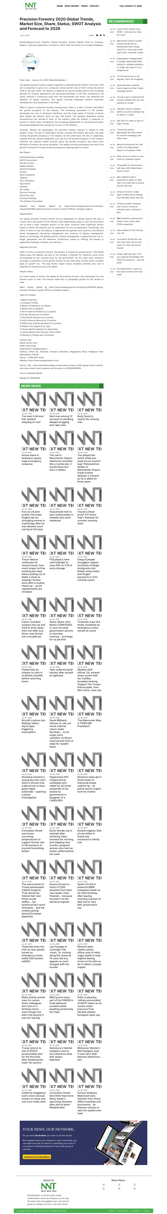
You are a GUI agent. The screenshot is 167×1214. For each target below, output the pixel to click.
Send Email (31, 346)
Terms (111, 1211)
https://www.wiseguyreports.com (43, 360)
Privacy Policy (122, 1211)
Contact (146, 1211)
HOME (60, 6)
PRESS (84, 6)
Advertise (135, 1211)
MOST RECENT (72, 6)
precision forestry (38, 85)
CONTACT (94, 6)
